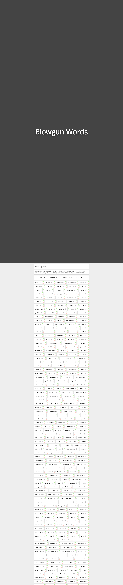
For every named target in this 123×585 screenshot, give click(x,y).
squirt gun (72, 294)
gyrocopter (81, 419)
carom (51, 385)
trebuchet (48, 574)
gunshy (37, 339)
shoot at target (79, 487)
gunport (49, 456)
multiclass (39, 419)
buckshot (37, 328)
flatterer (82, 320)
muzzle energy (39, 551)
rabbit (47, 324)
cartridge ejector (79, 540)
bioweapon (66, 464)
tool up (52, 559)
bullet (48, 320)
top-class (82, 366)
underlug (72, 471)
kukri (71, 577)
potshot (66, 475)
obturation (39, 468)
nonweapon (52, 464)
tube (59, 297)
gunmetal (52, 475)
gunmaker (51, 358)
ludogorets (53, 411)
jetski (57, 437)
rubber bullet (64, 540)
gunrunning (54, 453)
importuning (60, 332)
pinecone (82, 574)
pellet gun (81, 502)
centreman (52, 419)
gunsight (82, 332)
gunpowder (81, 324)
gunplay (82, 347)
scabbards (38, 524)
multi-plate (60, 441)
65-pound (38, 385)
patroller (49, 422)
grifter (48, 437)
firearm (51, 309)
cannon (37, 282)
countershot (49, 354)
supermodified (57, 366)
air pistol (81, 566)
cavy (36, 366)
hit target (51, 498)
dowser (82, 381)
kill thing (53, 490)
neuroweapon (66, 460)
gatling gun (60, 294)
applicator (39, 411)
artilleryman (48, 316)
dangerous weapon (67, 551)
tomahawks (60, 517)
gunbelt (37, 332)
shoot (83, 328)
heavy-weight (68, 437)
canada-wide (69, 426)
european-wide (68, 403)
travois (82, 403)
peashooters (38, 577)
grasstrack (66, 396)
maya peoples (70, 297)
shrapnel (38, 343)
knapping (61, 570)
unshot (83, 449)
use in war (81, 562)
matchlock (38, 513)
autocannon (69, 320)
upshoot (81, 468)
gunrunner (68, 453)
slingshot (61, 521)
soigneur (81, 411)
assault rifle (54, 566)
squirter (37, 581)
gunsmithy (48, 483)
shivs (83, 570)
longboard (37, 449)
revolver (60, 316)
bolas (61, 509)
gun (83, 305)
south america (39, 453)
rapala (37, 381)
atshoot (59, 456)
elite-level (48, 407)
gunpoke (71, 335)
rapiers (38, 540)
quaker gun (51, 509)
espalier (48, 388)
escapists (38, 434)
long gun (37, 502)
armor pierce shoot (40, 555)
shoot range (38, 494)
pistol (82, 286)
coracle (72, 309)
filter (65, 277)
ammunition (58, 324)
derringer (71, 286)
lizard (83, 407)
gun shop (51, 487)
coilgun (72, 381)
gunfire (48, 305)
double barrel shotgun (66, 502)
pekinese (82, 422)
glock (36, 316)
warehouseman (65, 385)
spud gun (71, 555)
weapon (82, 282)
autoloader (81, 453)
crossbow (61, 513)
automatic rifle (80, 494)
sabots (82, 513)
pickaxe (73, 528)
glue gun (81, 498)
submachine (49, 528)
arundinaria (81, 358)
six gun (83, 483)
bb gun (83, 294)
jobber (37, 305)
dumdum (37, 456)
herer (83, 415)
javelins (83, 521)
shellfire (37, 430)
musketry (61, 528)
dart (49, 286)
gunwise (62, 350)
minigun (49, 471)
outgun (60, 369)
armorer (37, 407)
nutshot (70, 456)
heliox (82, 369)
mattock (61, 536)
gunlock (47, 381)
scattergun (59, 362)
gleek (82, 400)
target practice (54, 562)
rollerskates (38, 422)
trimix (37, 369)
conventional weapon (57, 555)
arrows (37, 294)
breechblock (81, 456)
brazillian (50, 373)
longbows (50, 570)
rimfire (82, 528)
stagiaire (72, 422)
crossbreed (52, 392)
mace (51, 536)
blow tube (59, 286)
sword (82, 536)
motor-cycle (65, 392)
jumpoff (82, 388)
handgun (48, 332)
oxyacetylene (67, 411)
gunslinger (72, 305)
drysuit (49, 441)
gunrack (72, 373)
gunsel (61, 373)
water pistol (39, 566)
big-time (48, 369)
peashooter (70, 290)
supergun (47, 335)
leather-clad (39, 392)
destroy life (38, 509)
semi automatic (39, 543)
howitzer (49, 301)
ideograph (72, 441)
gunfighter (38, 313)
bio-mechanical (71, 449)
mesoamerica (52, 343)
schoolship (38, 437)
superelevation (39, 479)
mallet (58, 524)
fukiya (82, 290)
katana (68, 524)
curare (82, 297)
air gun (38, 487)
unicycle (72, 350)
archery (49, 524)
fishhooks (59, 581)
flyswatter (82, 581)
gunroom (81, 343)
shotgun (82, 301)
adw (64, 479)
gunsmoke (73, 328)
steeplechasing (66, 358)
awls (72, 517)
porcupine (81, 532)
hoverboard (72, 362)
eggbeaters (48, 581)
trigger (71, 332)
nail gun (38, 547)
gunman (71, 313)
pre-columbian (39, 445)
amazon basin (70, 366)
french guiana (80, 396)
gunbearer (81, 339)
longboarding (60, 407)
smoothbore (48, 294)
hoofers (61, 415)
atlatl (37, 290)
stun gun (52, 543)
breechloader (67, 343)
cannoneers (38, 532)
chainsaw (82, 509)
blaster (49, 297)
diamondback (49, 521)
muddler (48, 362)
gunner (61, 313)
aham (57, 388)
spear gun (81, 490)
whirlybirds (71, 581)
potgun (82, 335)
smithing (82, 577)
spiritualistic (49, 328)
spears (47, 517)
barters (82, 373)
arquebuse (82, 313)
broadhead (60, 574)
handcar (37, 388)
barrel (60, 301)
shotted (48, 347)
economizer (38, 441)
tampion (37, 347)
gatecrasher (70, 400)
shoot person (81, 551)
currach (47, 430)
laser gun (60, 506)
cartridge (50, 415)
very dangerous (71, 483)
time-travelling (54, 400)
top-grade (72, 407)
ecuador (82, 555)
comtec (45, 366)
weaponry (59, 347)
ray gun (71, 509)
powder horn (81, 543)
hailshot (37, 483)
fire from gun (50, 502)
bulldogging (38, 373)
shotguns (37, 521)
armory (70, 339)
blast (37, 335)
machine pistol (52, 551)
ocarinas (61, 577)
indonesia (37, 471)
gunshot (38, 320)
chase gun (50, 506)
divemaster (61, 422)
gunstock (37, 350)
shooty (66, 377)
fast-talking (80, 385)
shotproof (51, 460)
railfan (83, 362)
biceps (70, 324)
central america (55, 468)
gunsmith (61, 309)
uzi (37, 517)
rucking (83, 441)
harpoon (72, 521)
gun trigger (67, 494)
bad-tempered (80, 377)
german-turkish (80, 392)
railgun (59, 339)
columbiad (61, 328)
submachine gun (52, 494)
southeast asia (50, 350)
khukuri (72, 574)
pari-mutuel (66, 419)
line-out (83, 350)
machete (37, 528)
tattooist (82, 426)
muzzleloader (39, 403)
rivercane (81, 547)
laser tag (68, 562)
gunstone (53, 479)
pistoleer (39, 475)
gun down (71, 506)
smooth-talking (70, 388)
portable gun (39, 490)
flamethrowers (39, 536)
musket (58, 290)
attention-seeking (79, 445)
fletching (37, 297)
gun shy (64, 487)
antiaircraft (50, 313)
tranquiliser (39, 396)
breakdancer (53, 377)
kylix (36, 426)
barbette (37, 354)
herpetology (60, 471)
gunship (82, 354)
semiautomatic (39, 309)
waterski (57, 426)
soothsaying (53, 396)
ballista (50, 577)
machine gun (66, 547)
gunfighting (80, 475)
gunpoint (38, 358)
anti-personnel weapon (78, 479)
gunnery (82, 309)
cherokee (82, 316)
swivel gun (52, 547)
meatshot (71, 369)
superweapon (80, 464)
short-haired (81, 437)
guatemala (71, 282)
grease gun (50, 540)
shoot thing (67, 490)
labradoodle (39, 400)
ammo (71, 316)
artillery (48, 339)
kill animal (80, 559)
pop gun (59, 483)
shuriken (37, 574)
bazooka (50, 532)
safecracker (52, 434)
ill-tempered (81, 430)
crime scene (68, 566)
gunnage (38, 460)
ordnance (71, 347)
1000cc (59, 449)
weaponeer (39, 464)
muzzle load (66, 559)
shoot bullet (38, 506)
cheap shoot (38, 570)
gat (58, 320)
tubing (37, 301)
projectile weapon (66, 543)
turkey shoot (39, 562)
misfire (83, 471)
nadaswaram (68, 430)
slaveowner (66, 434)
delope (69, 468)
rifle (47, 290)
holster (70, 301)
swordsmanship (80, 524)
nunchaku (73, 570)
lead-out (57, 430)
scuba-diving (72, 415)
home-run (53, 403)
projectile (59, 282)
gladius (72, 513)
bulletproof (39, 377)
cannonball (72, 354)
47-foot (46, 426)
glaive (82, 517)
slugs (71, 532)
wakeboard (81, 434)
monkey (60, 305)
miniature (61, 532)
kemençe (60, 354)
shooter (37, 362)
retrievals (65, 445)
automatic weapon (66, 498)
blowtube (38, 286)
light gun (82, 506)
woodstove (49, 449)
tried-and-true (60, 381)
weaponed (81, 460)
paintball (72, 536)
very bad (38, 498)
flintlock (50, 513)
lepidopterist (38, 415)
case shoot (39, 559)
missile (37, 324)
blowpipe (48, 282)
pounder (59, 335)
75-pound (53, 445)
